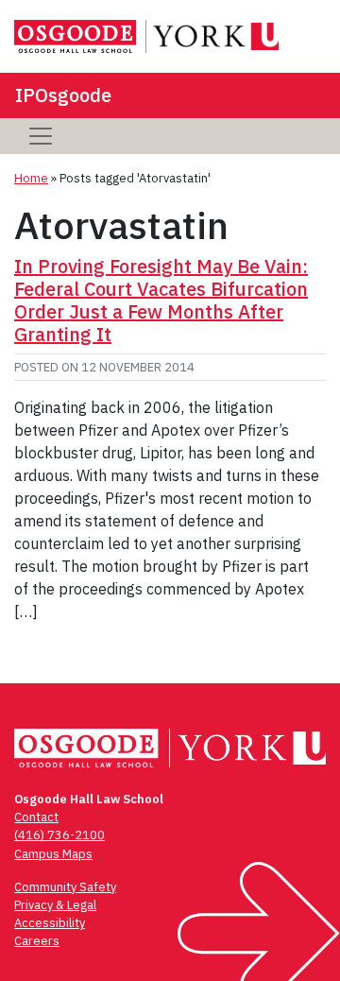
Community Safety (65, 887)
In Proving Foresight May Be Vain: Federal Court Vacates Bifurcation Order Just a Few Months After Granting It (161, 300)
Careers (37, 941)
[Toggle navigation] (40, 136)
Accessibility (49, 923)
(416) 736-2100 (59, 835)
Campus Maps (53, 854)
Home (31, 178)
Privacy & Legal (55, 905)
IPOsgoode (63, 95)
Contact (36, 817)
